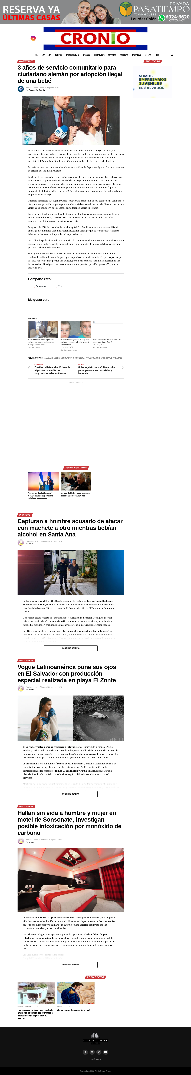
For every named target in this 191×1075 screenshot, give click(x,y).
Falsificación (93, 358)
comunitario (68, 358)
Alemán (49, 358)
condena (80, 358)
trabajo (118, 358)
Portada (34, 55)
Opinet (148, 55)
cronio (32, 544)
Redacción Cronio (37, 90)
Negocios (86, 55)
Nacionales (46, 55)
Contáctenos (95, 1059)
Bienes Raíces (99, 55)
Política (58, 55)
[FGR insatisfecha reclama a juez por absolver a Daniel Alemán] (108, 329)
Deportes (112, 55)
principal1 (107, 358)
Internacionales (72, 55)
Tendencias (136, 55)
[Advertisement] (76, 423)
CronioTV (124, 55)
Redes (156, 55)
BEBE (57, 358)
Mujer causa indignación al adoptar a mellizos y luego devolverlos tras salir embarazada (75, 342)
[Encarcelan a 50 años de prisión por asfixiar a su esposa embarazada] (43, 329)
